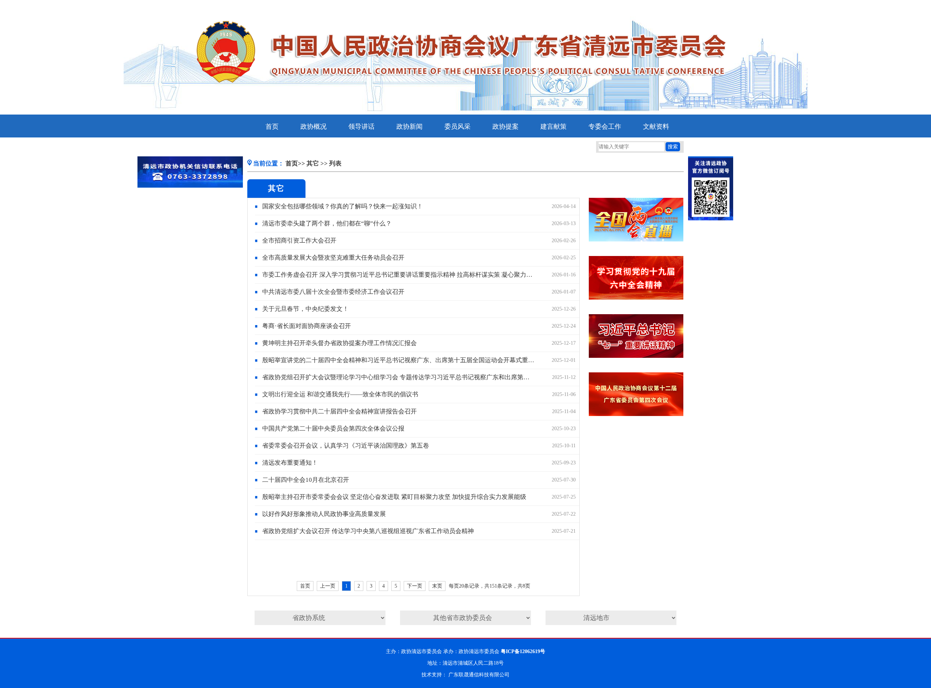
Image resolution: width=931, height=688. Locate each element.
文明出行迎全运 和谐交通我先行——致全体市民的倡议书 (340, 394)
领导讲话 (361, 126)
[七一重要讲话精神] (636, 356)
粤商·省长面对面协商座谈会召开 (306, 326)
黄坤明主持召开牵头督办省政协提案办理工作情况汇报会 (339, 343)
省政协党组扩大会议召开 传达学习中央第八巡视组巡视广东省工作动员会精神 (368, 531)
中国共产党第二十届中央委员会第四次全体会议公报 (333, 428)
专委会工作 (604, 126)
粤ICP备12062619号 (523, 651)
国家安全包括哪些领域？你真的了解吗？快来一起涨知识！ (342, 206)
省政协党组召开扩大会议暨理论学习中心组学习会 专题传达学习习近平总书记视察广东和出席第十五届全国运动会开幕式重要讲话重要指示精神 (398, 377)
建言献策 (553, 126)
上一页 (327, 586)
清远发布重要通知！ (290, 462)
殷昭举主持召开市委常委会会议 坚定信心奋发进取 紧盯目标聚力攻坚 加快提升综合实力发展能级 (394, 496)
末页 (437, 586)
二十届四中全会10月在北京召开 (305, 479)
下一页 (414, 586)
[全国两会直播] (636, 240)
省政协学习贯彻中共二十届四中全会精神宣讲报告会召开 (339, 411)
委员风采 (457, 126)
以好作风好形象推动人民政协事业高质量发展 (324, 514)
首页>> (295, 163)
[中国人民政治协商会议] (636, 414)
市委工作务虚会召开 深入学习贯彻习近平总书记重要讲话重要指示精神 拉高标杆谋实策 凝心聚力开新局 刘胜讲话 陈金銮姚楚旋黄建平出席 (398, 274)
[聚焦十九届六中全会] (636, 298)
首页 (272, 126)
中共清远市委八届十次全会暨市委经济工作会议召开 (333, 291)
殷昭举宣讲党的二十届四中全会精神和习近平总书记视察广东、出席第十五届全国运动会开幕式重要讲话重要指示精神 (398, 360)
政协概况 (313, 126)
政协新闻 (409, 126)
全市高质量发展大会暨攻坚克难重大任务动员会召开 (333, 257)
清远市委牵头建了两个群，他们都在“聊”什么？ (327, 223)
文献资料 (656, 126)
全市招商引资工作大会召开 (299, 240)
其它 (313, 163)
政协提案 (505, 126)
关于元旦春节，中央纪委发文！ (305, 308)
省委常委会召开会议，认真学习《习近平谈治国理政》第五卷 (345, 445)
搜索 (673, 146)
